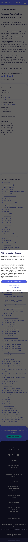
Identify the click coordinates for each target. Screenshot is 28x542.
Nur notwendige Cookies (14, 287)
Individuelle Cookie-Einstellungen (14, 285)
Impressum (9, 290)
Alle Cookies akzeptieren (14, 281)
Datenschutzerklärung (17, 290)
